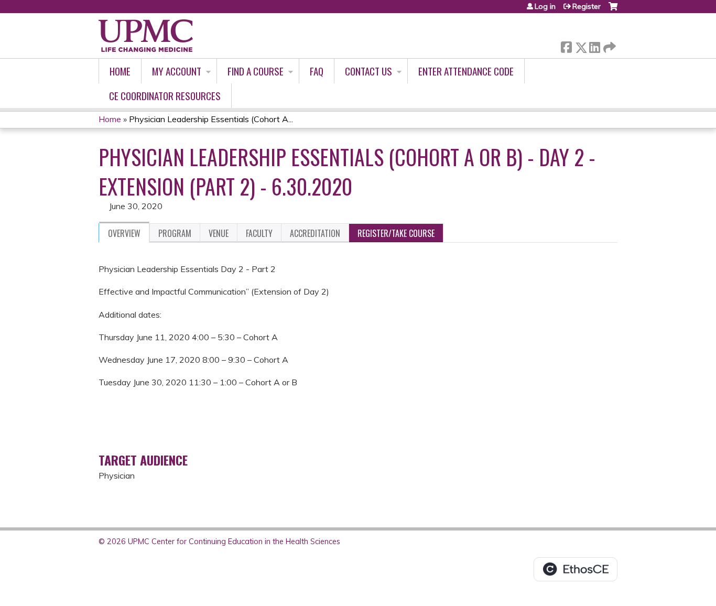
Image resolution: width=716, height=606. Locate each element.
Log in (545, 6)
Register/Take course (396, 233)
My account (176, 71)
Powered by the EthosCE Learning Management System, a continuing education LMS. (575, 569)
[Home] (146, 35)
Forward (608, 44)
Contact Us (368, 71)
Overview (124, 233)
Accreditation (315, 233)
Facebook (566, 45)
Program (174, 233)
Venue (219, 233)
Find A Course (255, 71)
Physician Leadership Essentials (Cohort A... (211, 119)
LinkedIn (594, 45)
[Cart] (613, 10)
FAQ (316, 71)
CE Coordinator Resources (165, 95)
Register (586, 6)
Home (120, 71)
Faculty (259, 233)
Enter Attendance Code (466, 71)
